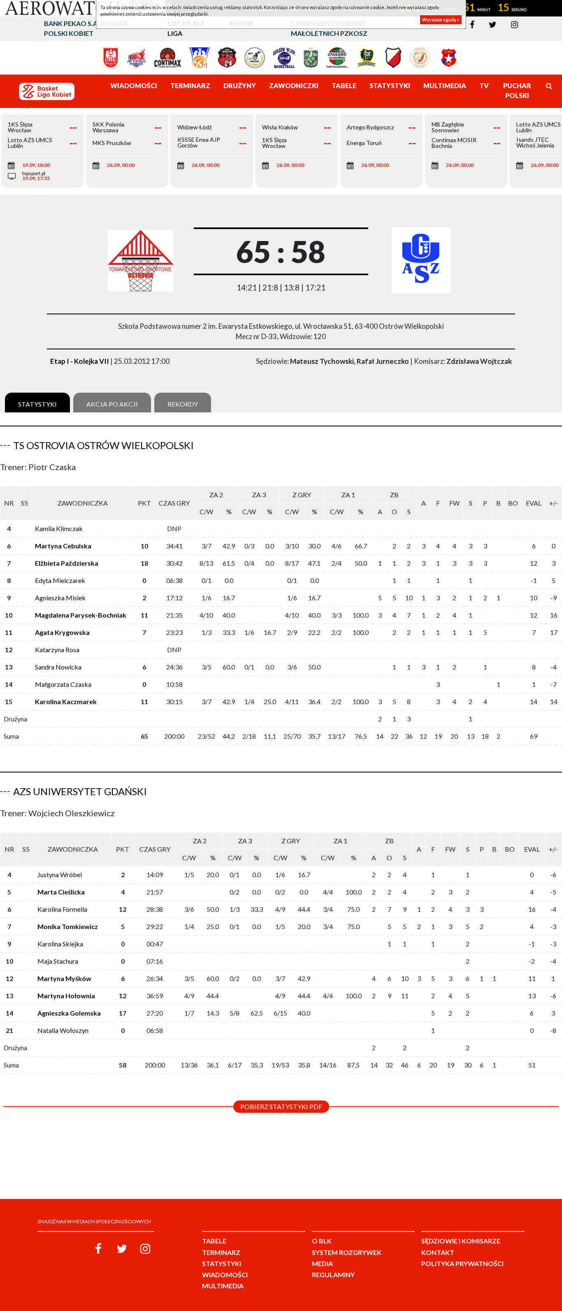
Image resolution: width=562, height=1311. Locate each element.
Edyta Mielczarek (60, 580)
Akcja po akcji (112, 404)
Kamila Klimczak (59, 528)
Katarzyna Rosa (57, 649)
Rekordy (182, 404)
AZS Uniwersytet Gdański (80, 791)
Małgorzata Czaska (63, 684)
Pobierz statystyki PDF (281, 1106)
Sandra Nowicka (58, 667)
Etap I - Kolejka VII (79, 361)
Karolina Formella (62, 909)
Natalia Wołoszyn (62, 1030)
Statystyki (37, 404)
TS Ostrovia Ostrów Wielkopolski (103, 445)
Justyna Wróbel (59, 874)
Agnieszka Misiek (60, 598)
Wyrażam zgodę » (441, 19)
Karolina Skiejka (60, 944)
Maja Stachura (57, 961)
